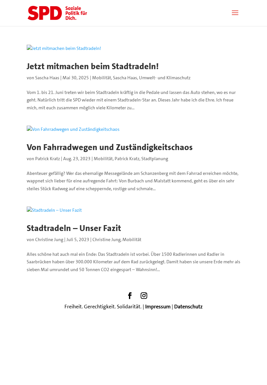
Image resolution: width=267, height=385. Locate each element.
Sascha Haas (47, 78)
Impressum (158, 306)
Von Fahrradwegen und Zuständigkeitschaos (110, 147)
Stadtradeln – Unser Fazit (74, 228)
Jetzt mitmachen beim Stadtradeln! (93, 66)
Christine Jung (49, 239)
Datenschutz (188, 306)
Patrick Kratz (47, 159)
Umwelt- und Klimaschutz (164, 78)
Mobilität (101, 78)
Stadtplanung (154, 159)
